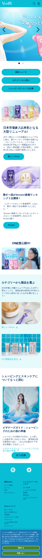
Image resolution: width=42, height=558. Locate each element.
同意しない (21, 553)
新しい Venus (13, 157)
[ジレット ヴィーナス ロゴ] (7, 4)
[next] (37, 29)
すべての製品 (8, 485)
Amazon (11, 225)
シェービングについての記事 (21, 89)
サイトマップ (8, 526)
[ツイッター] (29, 469)
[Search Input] (33, 3)
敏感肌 (25, 492)
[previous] (5, 29)
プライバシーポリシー (18, 539)
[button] (39, 3)
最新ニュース (21, 72)
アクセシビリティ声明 (11, 517)
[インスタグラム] (13, 469)
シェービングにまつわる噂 (30, 498)
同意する (21, 548)
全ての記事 (21, 455)
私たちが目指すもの (10, 512)
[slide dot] (19, 63)
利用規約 (7, 514)
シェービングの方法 (29, 490)
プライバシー (8, 519)
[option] (21, 34)
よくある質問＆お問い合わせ (11, 523)
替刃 (5, 490)
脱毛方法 (26, 495)
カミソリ (7, 488)
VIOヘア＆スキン (9, 493)
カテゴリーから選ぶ (21, 80)
